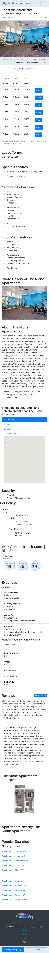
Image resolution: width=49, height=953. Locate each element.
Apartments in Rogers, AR (13, 895)
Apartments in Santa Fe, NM (14, 900)
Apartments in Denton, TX (13, 881)
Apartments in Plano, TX (13, 870)
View (38, 90)
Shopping (8, 424)
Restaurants (9, 419)
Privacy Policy (24, 938)
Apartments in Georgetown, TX (16, 851)
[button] (24, 457)
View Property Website (24, 68)
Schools (7, 429)
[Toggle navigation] (43, 3)
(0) (46, 17)
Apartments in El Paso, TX (13, 890)
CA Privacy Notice (24, 930)
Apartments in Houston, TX (14, 856)
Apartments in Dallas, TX (13, 865)
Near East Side (8, 17)
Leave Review (40, 695)
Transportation (10, 433)
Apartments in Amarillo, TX (14, 885)
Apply (38, 98)
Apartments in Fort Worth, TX (15, 860)
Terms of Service (24, 934)
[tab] (6, 78)
